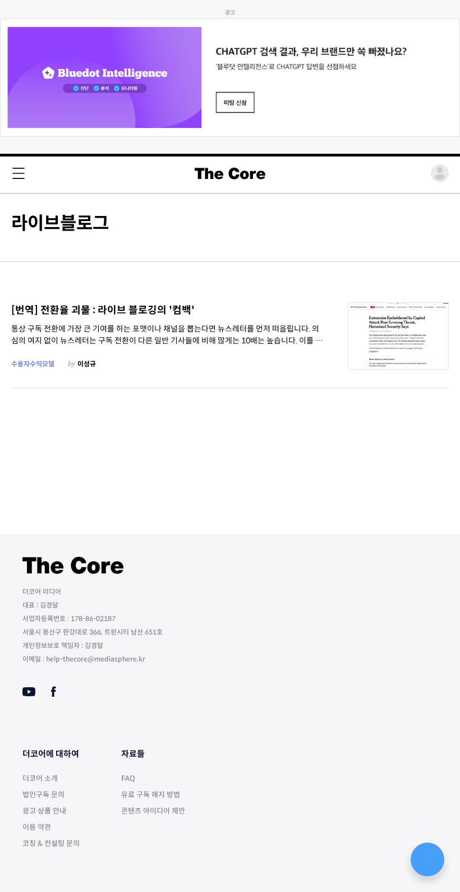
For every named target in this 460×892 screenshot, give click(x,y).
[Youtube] (28, 691)
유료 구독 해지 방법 (150, 794)
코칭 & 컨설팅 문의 (51, 843)
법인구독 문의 (43, 794)
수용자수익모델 (32, 364)
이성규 (86, 364)
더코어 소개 (40, 778)
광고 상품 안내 (44, 811)
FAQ (128, 778)
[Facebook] (53, 691)
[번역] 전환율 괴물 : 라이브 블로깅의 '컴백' (103, 310)
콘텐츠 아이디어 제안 (153, 811)
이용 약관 (36, 827)
